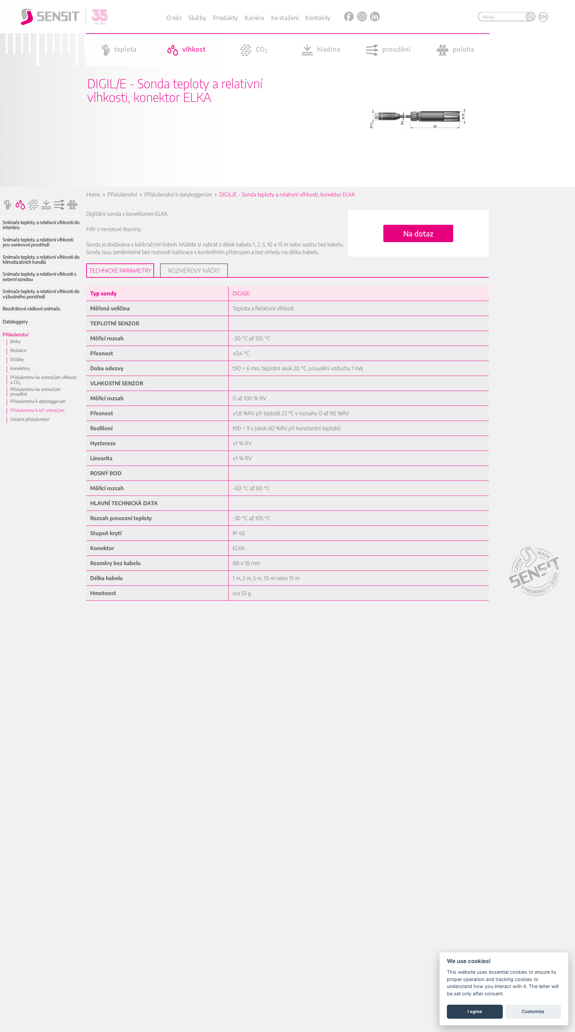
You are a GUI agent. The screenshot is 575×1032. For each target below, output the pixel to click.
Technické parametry (120, 270)
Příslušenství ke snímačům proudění (35, 392)
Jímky (15, 341)
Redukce (18, 350)
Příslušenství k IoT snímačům (37, 410)
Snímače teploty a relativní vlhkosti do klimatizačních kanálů (41, 259)
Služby (197, 17)
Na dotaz (418, 233)
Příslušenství (15, 334)
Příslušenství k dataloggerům (38, 401)
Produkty (225, 17)
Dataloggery (15, 321)
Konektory (20, 368)
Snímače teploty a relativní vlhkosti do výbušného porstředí (41, 294)
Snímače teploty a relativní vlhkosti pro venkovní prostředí (38, 242)
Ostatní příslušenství (29, 419)
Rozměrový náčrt (194, 270)
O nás (174, 17)
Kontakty (317, 17)
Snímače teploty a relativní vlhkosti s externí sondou (39, 276)
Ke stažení (285, 17)
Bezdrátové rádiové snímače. (32, 308)
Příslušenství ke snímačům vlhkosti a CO (43, 380)
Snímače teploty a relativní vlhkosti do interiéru (41, 225)
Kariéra (254, 17)
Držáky (17, 359)
